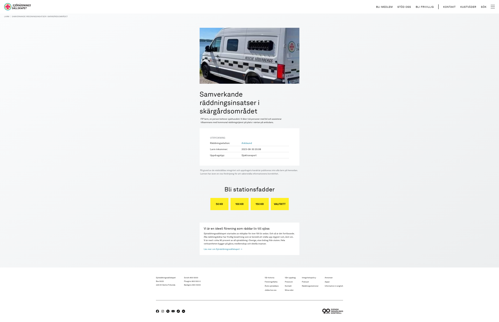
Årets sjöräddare (272, 286)
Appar (327, 282)
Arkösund (247, 143)
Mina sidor (289, 290)
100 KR (239, 204)
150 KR (260, 204)
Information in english (334, 286)
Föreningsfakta (271, 282)
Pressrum (289, 282)
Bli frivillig (425, 6)
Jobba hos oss (270, 290)
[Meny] (493, 7)
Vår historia (269, 278)
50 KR (219, 204)
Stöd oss (404, 6)
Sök (484, 6)
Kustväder (468, 6)
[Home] (17, 6)
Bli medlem (384, 6)
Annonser (329, 278)
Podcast (305, 282)
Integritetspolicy (309, 278)
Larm (6, 16)
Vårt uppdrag (290, 278)
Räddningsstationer (310, 286)
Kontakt (449, 6)
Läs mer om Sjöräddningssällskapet (222, 249)
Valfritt (280, 204)
